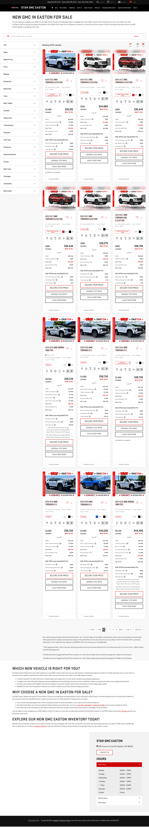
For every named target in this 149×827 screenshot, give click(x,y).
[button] (73, 62)
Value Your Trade (59, 167)
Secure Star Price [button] (59, 154)
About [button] (135, 8)
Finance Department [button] (109, 8)
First (92, 630)
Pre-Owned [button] (63, 8)
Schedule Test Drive (59, 161)
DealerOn (56, 820)
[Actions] (71, 81)
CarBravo (72, 8)
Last (128, 630)
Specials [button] (97, 8)
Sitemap (62, 820)
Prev (99, 630)
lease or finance (40, 726)
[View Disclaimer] (64, 101)
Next (121, 630)
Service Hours (102, 798)
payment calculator (84, 705)
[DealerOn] (33, 820)
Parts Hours (102, 803)
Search (136, 36)
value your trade (98, 705)
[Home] (52, 7)
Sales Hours (102, 764)
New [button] (56, 8)
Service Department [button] (124, 8)
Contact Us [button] (104, 752)
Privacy (68, 820)
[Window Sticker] (71, 101)
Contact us (125, 711)
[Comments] (67, 101)
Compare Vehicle (54, 179)
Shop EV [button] (79, 8)
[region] (59, 134)
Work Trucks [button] (88, 8)
